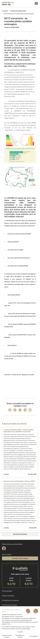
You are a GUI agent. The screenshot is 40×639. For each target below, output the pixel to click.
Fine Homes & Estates (9, 605)
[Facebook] (9, 410)
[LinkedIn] (25, 410)
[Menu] (36, 3)
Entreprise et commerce (10, 600)
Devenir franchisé (8, 596)
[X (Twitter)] (20, 410)
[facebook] (4, 548)
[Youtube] (30, 410)
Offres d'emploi (7, 591)
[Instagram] (15, 410)
